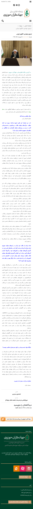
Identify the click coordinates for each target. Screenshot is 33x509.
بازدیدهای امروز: (27, 492)
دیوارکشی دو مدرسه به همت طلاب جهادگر (16, 400)
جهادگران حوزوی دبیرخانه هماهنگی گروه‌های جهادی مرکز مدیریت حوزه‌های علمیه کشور (16, 13)
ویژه (20, 26)
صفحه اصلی (27, 26)
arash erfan (26, 37)
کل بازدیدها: (28, 495)
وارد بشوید (18, 408)
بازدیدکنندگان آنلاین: (26, 490)
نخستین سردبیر (16, 394)
